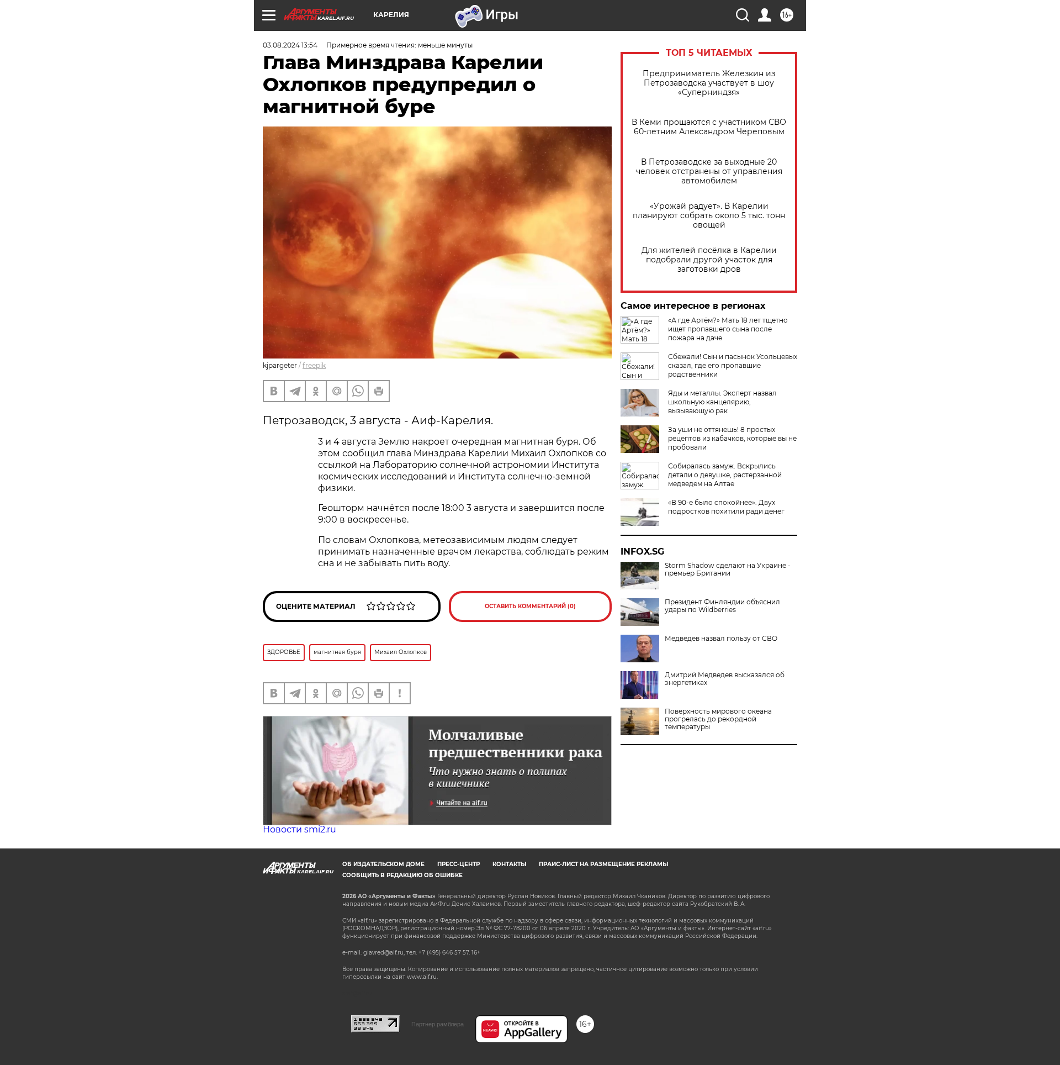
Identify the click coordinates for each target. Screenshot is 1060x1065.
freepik (314, 365)
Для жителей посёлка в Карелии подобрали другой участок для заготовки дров (709, 260)
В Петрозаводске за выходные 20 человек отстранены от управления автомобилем (709, 171)
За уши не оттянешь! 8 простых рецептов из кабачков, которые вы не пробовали (732, 438)
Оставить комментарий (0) (530, 606)
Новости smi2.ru (299, 829)
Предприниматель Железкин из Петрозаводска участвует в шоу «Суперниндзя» (709, 83)
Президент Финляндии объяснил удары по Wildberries (722, 606)
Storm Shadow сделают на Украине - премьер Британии (728, 569)
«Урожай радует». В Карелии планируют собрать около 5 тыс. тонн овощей (709, 216)
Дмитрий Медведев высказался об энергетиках (725, 679)
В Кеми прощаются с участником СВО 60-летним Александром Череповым (709, 127)
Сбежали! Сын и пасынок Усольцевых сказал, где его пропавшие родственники (732, 365)
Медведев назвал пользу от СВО (721, 638)
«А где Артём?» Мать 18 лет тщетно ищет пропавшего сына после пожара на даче (728, 329)
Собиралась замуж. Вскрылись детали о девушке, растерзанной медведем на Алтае (725, 475)
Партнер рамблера (437, 1024)
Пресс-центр (458, 864)
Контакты (509, 864)
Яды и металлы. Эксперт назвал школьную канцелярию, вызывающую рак (722, 402)
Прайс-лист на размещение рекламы (603, 864)
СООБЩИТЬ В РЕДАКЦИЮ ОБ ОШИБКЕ (402, 875)
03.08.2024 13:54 (290, 45)
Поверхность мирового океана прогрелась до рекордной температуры (718, 719)
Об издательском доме (383, 864)
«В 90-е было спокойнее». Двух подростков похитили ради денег (726, 506)
